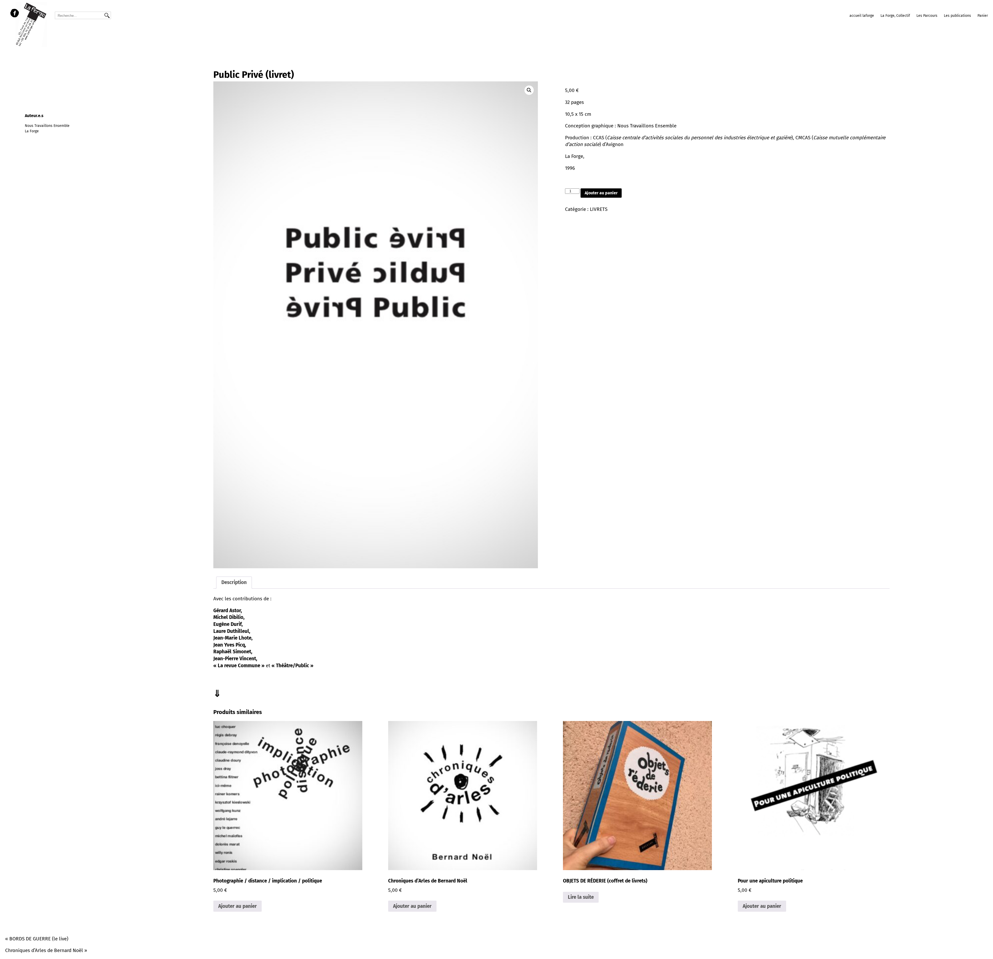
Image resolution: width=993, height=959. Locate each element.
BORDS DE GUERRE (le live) (38, 939)
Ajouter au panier (601, 192)
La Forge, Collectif (895, 15)
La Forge (32, 131)
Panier (982, 15)
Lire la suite (581, 897)
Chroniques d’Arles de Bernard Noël (44, 950)
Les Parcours (926, 15)
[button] (529, 90)
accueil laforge (861, 15)
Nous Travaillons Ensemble (47, 126)
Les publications (957, 15)
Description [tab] (234, 582)
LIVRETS (598, 209)
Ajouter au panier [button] (237, 906)
